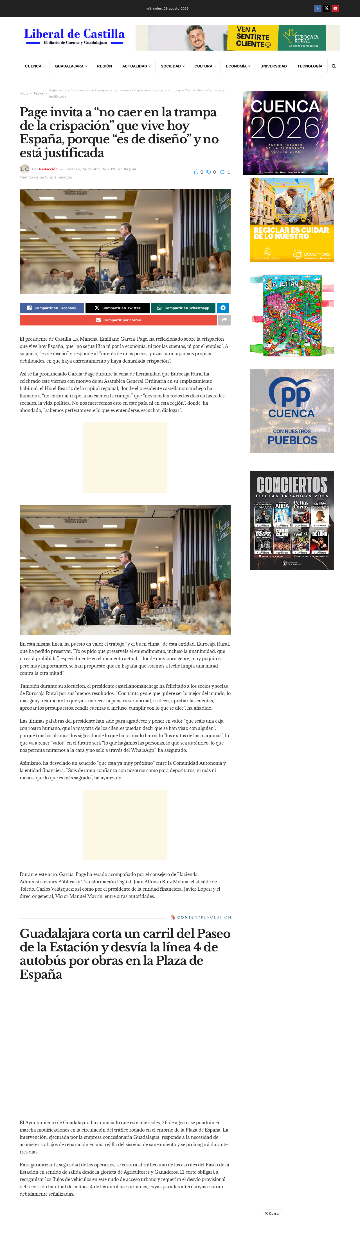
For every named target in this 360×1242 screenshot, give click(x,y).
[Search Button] (334, 66)
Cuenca (33, 66)
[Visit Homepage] (74, 38)
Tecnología (309, 66)
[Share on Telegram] (223, 308)
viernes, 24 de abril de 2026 (91, 169)
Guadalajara (69, 66)
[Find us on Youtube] (335, 8)
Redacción (48, 169)
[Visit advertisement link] (238, 38)
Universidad (273, 66)
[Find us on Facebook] (317, 8)
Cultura (203, 66)
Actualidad (134, 66)
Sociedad (171, 66)
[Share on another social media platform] (224, 320)
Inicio (24, 93)
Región (104, 66)
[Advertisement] (125, 457)
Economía (236, 66)
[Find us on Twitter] (326, 8)
